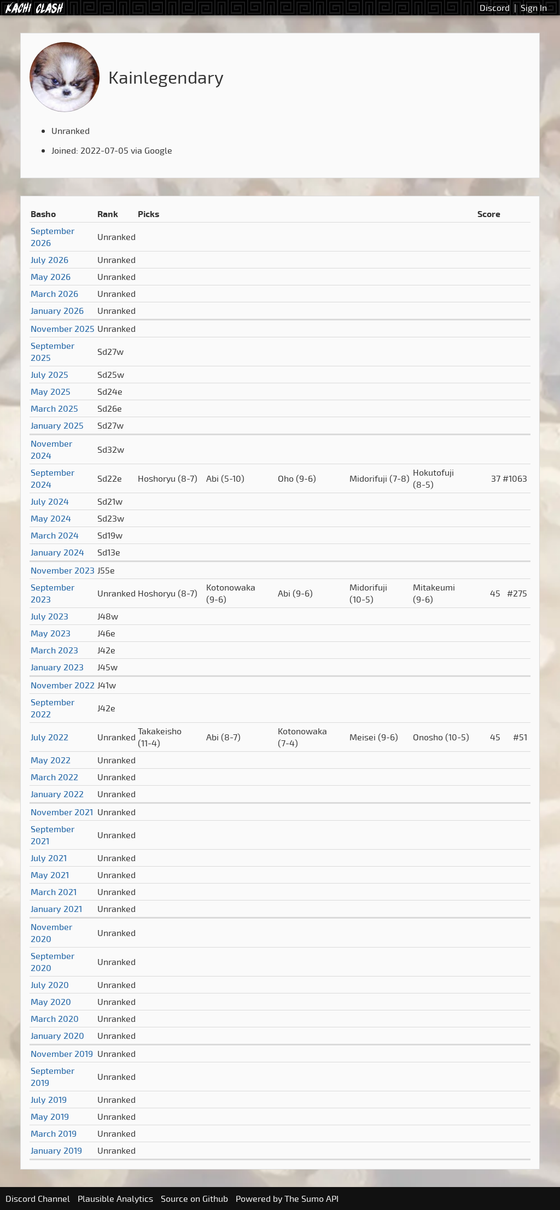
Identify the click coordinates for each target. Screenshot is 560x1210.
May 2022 (51, 760)
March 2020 (55, 1019)
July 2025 (49, 375)
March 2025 (54, 408)
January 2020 (57, 1036)
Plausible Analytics (115, 1199)
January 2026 (57, 311)
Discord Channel (37, 1199)
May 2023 (51, 633)
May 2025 (51, 391)
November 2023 (63, 570)
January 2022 (57, 794)
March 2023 (54, 650)
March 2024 (55, 535)
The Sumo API (311, 1199)
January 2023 (57, 667)
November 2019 (62, 1054)
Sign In (534, 8)
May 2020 (51, 1002)
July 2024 (50, 501)
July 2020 (50, 985)
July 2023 (49, 616)
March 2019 (54, 1133)
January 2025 (57, 425)
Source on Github (194, 1199)
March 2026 (54, 294)
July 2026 (49, 260)
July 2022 (49, 737)
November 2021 (62, 812)
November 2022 (63, 685)
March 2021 (54, 892)
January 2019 (56, 1150)
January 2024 (57, 552)
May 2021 (50, 875)
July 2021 (49, 858)
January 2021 (56, 909)
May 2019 (50, 1116)
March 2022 (54, 777)
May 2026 (51, 277)
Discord (495, 8)
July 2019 (49, 1100)
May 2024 (51, 518)
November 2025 (63, 329)
